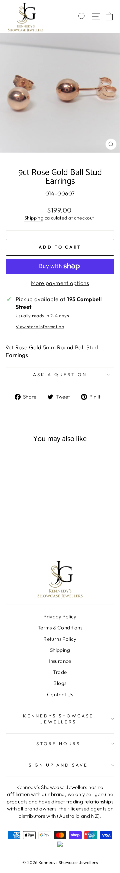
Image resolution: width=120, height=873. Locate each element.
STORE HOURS (58, 743)
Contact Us (60, 694)
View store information (40, 326)
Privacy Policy (60, 616)
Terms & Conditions (60, 627)
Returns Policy (60, 639)
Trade (60, 672)
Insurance (60, 661)
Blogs (59, 683)
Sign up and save (58, 765)
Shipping (33, 218)
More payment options (60, 282)
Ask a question (60, 374)
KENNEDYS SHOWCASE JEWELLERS (58, 719)
